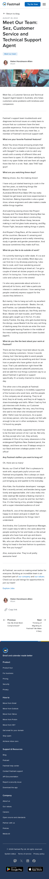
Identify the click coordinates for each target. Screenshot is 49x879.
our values (39, 576)
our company (24, 576)
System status (10, 854)
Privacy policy (38, 854)
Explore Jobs (9, 588)
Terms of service (24, 854)
